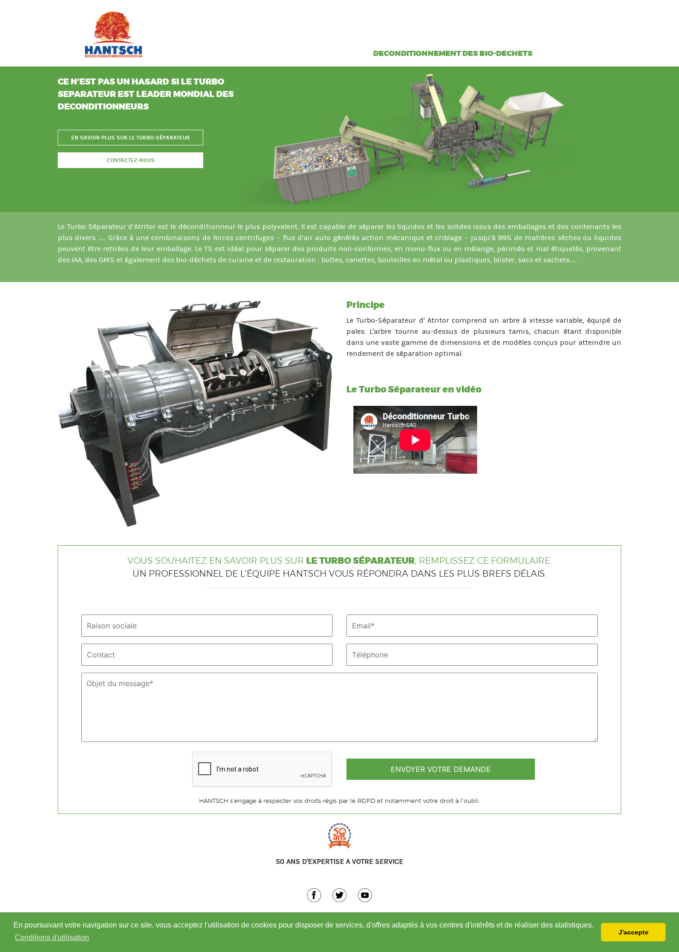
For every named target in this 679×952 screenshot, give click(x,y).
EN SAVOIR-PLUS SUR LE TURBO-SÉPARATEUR (130, 137)
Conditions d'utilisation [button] (52, 937)
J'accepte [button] (633, 932)
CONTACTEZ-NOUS (131, 160)
